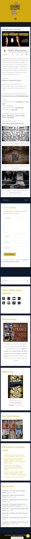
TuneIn (4, 117)
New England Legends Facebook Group (13, 123)
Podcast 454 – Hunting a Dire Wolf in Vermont (15, 513)
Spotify (17, 115)
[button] (15, 19)
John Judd (14, 109)
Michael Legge (19, 107)
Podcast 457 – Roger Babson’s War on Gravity (15, 500)
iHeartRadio (10, 117)
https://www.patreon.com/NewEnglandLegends (15, 96)
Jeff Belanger (19, 102)
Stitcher (22, 115)
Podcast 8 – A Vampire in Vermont (11, 80)
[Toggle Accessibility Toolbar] (28, 536)
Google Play (10, 115)
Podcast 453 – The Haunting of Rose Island (14, 517)
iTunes (4, 115)
